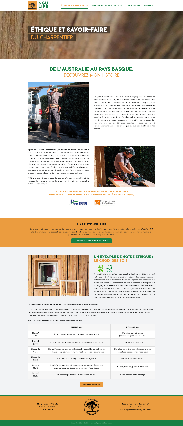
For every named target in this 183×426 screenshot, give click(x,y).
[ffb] (78, 199)
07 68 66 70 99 (135, 407)
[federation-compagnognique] (104, 199)
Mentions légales (95, 423)
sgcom (110, 423)
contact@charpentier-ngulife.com (135, 410)
